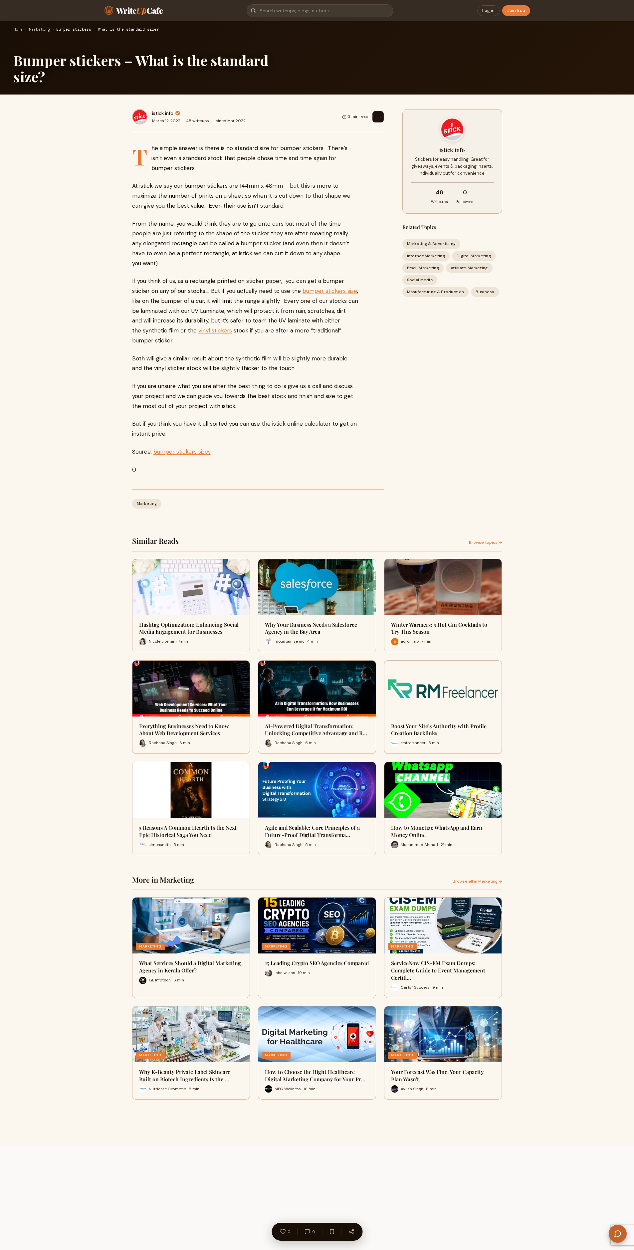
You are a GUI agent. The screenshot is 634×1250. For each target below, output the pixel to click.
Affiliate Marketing (469, 268)
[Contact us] (618, 1234)
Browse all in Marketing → (477, 881)
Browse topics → (485, 542)
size (351, 291)
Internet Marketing (426, 256)
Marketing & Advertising (431, 243)
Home (18, 29)
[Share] (351, 1231)
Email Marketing (423, 268)
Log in (488, 10)
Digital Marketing (474, 256)
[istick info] (139, 116)
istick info (162, 113)
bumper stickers (324, 291)
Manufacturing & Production (435, 292)
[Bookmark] (331, 1231)
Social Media (420, 280)
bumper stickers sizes (182, 451)
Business (485, 292)
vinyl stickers (215, 330)
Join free (516, 10)
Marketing (39, 29)
